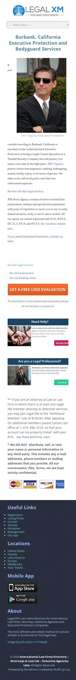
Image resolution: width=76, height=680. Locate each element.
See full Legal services (20, 265)
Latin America (16, 558)
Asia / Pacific (15, 567)
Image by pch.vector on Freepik (27, 642)
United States (16, 551)
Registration (15, 515)
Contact (13, 522)
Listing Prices (16, 518)
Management (16, 532)
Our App (13, 535)
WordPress (31, 669)
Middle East (15, 564)
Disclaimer (14, 528)
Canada (12, 554)
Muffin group (61, 669)
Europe (12, 561)
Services (13, 525)
